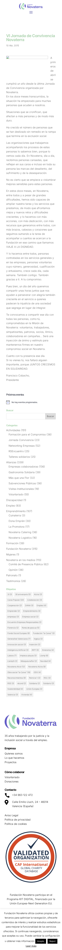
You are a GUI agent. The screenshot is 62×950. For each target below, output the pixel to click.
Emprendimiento (16, 511)
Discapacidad (14, 500)
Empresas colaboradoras (23, 466)
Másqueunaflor (29, 661)
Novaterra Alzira (37, 666)
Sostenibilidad (15, 689)
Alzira (38, 594)
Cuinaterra (15, 515)
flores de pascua (30, 628)
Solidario (48, 683)
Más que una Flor (19, 477)
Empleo (10, 505)
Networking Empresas (22, 445)
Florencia (13, 628)
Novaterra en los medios (20, 560)
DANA (29, 605)
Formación (12, 543)
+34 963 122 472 (22, 794)
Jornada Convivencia (21, 440)
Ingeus (38, 639)
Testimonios (13, 581)
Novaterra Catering (20, 532)
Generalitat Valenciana (19, 639)
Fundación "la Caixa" (44, 633)
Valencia (12, 694)
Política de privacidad (18, 819)
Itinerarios (48, 650)
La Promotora (16, 526)
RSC (47, 678)
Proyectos (10, 762)
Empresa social (30, 616)
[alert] (31, 402)
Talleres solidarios (19, 456)
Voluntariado (16, 494)
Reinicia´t (34, 678)
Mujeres (11, 554)
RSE (10, 683)
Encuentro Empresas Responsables (24, 622)
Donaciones (11, 781)
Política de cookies (16, 823)
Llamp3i (12, 661)
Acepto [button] (40, 941)
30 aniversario (23, 594)
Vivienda (26, 694)
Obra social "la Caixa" (18, 672)
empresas (13, 616)
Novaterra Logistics (20, 537)
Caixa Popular (15, 600)
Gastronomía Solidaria (22, 472)
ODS (37, 672)
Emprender (13, 611)
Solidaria (34, 683)
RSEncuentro (16, 451)
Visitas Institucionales (21, 488)
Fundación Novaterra (18, 548)
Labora (12, 655)
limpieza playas (28, 655)
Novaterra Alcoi (16, 666)
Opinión (13, 569)
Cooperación (14, 605)
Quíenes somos (14, 753)
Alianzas (11, 462)
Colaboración (34, 600)
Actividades (13, 430)
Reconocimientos (16, 678)
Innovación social (16, 644)
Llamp (44, 655)
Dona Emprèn (17, 521)
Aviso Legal (11, 815)
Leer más (31, 945)
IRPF (35, 650)
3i (9, 594)
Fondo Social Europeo (18, 633)
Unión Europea (34, 689)
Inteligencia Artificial (17, 650)
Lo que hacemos (14, 757)
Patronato (11, 575)
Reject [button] (52, 941)
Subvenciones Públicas (22, 483)
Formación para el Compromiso (27, 434)
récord (21, 683)
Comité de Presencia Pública (26, 564)
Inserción (34, 644)
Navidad (45, 661)
